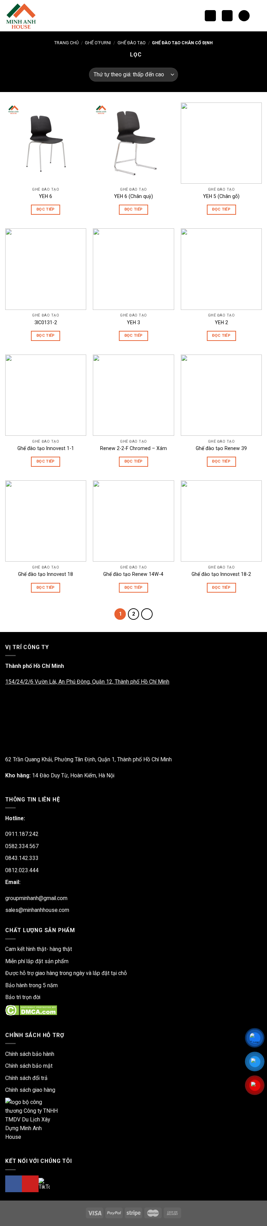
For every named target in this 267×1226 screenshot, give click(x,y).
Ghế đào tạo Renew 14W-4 (133, 574)
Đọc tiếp (46, 209)
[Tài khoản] (258, 15)
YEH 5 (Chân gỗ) (221, 196)
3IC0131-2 (45, 322)
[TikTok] (44, 1184)
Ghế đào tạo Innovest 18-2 (221, 574)
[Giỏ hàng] (243, 15)
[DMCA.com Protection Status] (31, 1009)
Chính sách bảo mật (28, 1066)
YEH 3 (133, 322)
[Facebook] (13, 1183)
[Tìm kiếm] (210, 15)
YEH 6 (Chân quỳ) (133, 196)
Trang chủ (66, 42)
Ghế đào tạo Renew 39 (221, 448)
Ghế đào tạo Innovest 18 (45, 574)
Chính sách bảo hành (29, 1054)
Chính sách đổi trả (26, 1078)
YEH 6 (45, 196)
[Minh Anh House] (22, 15)
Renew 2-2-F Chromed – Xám (133, 448)
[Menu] (227, 15)
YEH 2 (221, 322)
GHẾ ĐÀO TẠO (132, 42)
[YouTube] (30, 1183)
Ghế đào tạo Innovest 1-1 (45, 448)
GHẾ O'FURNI (98, 42)
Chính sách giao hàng (30, 1090)
